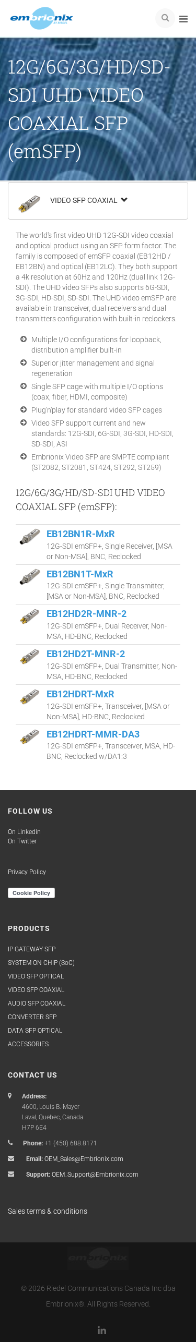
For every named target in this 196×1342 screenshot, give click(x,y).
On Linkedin (24, 832)
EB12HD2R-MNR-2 (86, 613)
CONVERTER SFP (32, 1017)
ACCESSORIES (28, 1044)
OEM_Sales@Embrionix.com (83, 1159)
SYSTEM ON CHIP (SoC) (41, 962)
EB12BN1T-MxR (80, 574)
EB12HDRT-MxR (80, 693)
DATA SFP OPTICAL (35, 1030)
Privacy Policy (27, 872)
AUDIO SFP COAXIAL (36, 1003)
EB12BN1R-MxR (81, 533)
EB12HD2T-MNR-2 (86, 653)
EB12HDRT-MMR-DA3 (93, 734)
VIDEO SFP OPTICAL (36, 976)
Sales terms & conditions (47, 1211)
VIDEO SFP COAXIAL (85, 200)
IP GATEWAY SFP (31, 949)
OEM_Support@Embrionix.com (95, 1174)
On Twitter (22, 841)
